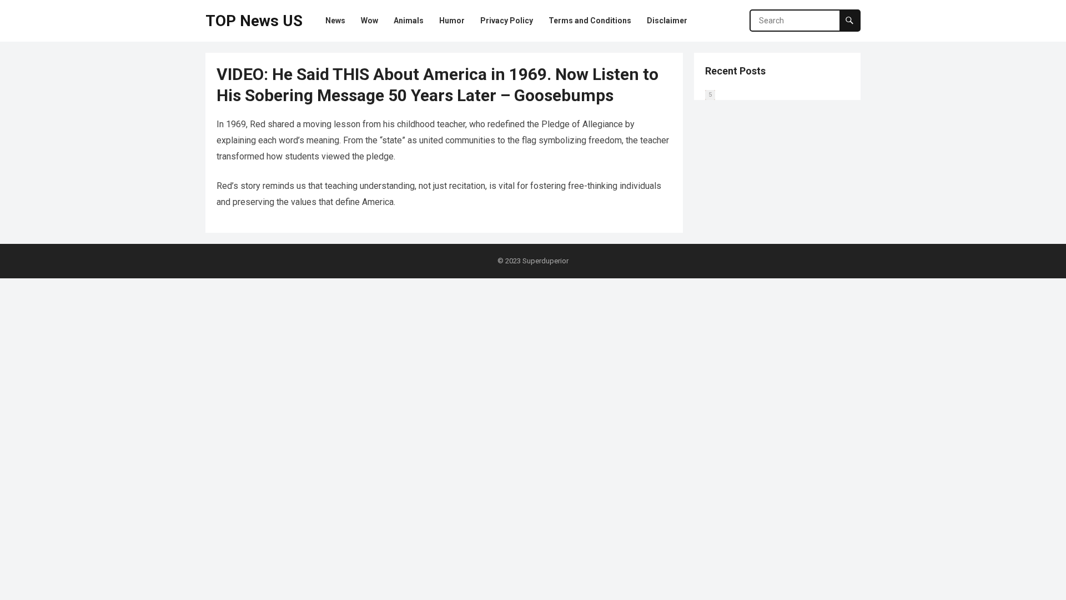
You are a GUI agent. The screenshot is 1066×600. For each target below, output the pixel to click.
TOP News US (254, 21)
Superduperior (545, 261)
